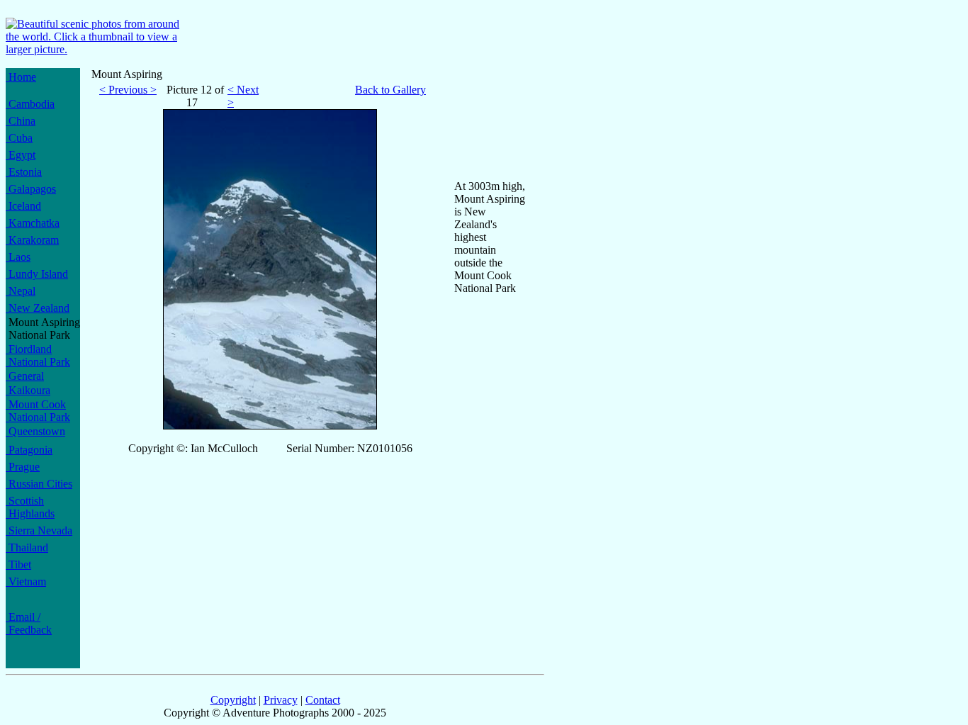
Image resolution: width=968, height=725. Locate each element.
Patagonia (29, 450)
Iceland (23, 206)
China (20, 121)
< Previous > (128, 90)
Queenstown (35, 431)
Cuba (19, 138)
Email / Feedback (29, 623)
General (25, 376)
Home (21, 77)
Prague (23, 467)
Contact (322, 700)
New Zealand (37, 308)
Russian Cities (39, 484)
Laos (18, 257)
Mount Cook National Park (38, 410)
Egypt (20, 155)
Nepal (20, 291)
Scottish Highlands (30, 507)
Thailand (27, 547)
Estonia (24, 172)
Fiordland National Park (38, 355)
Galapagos (31, 189)
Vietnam (26, 581)
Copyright (233, 700)
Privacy (281, 700)
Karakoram (32, 240)
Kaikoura (28, 390)
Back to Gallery (390, 90)
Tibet (18, 564)
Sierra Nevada (39, 530)
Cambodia (30, 104)
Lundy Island (37, 274)
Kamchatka (33, 223)
